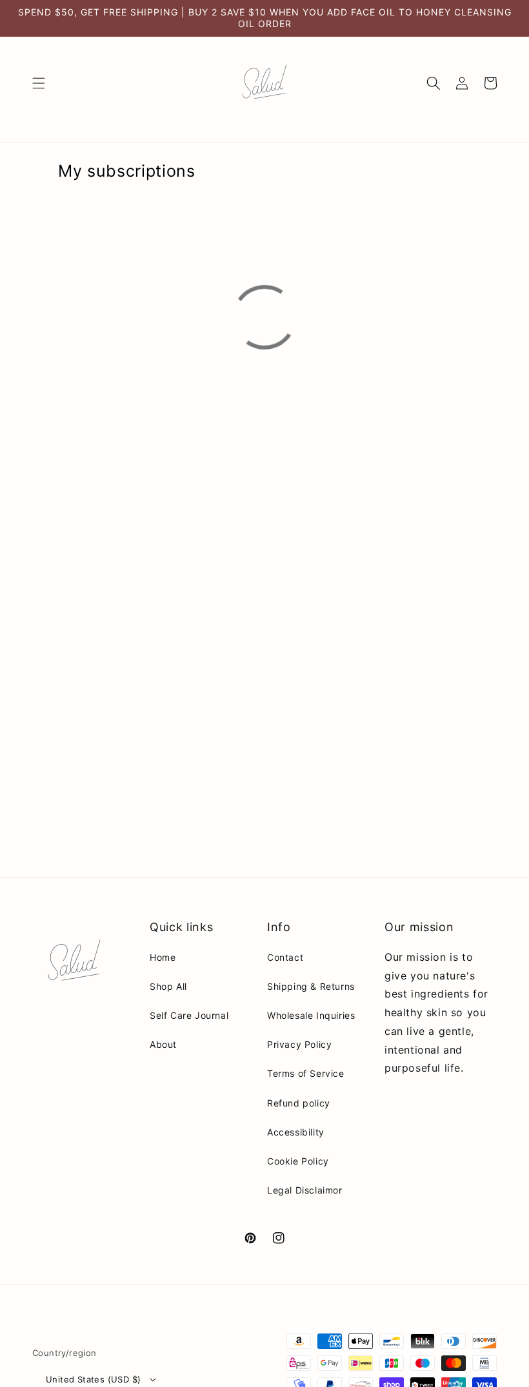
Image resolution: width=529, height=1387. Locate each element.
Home (162, 957)
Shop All (168, 986)
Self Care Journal (189, 1015)
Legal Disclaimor (305, 1190)
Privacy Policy (299, 1044)
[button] (39, 83)
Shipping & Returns (311, 986)
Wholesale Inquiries (311, 1015)
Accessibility (295, 1131)
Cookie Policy (298, 1161)
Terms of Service (305, 1073)
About (163, 1044)
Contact (285, 957)
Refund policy (298, 1102)
